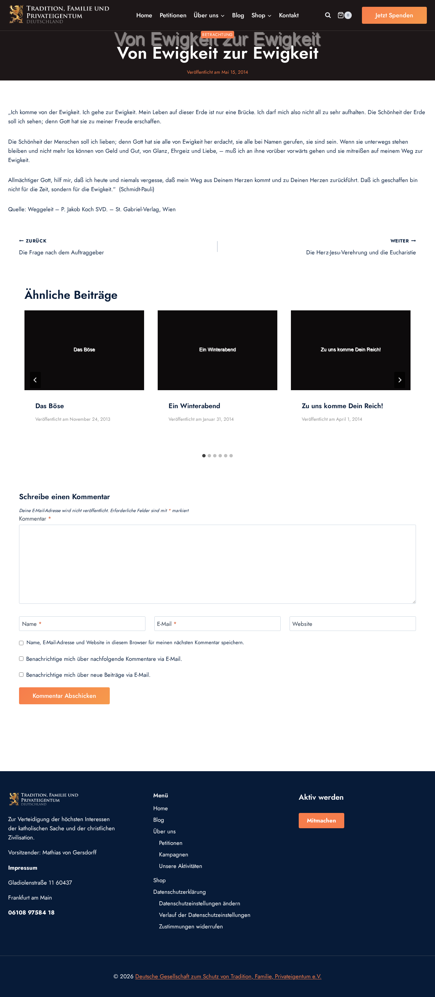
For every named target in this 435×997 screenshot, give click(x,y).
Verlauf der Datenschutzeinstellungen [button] (204, 915)
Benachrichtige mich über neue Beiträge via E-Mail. (88, 674)
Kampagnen (173, 854)
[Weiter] (399, 380)
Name (32, 624)
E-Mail (167, 624)
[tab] (204, 455)
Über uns (164, 831)
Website (302, 624)
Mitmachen (321, 820)
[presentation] (84, 350)
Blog (238, 15)
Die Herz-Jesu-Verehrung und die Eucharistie (361, 247)
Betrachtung (217, 34)
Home (144, 15)
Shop (159, 880)
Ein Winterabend (194, 406)
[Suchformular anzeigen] (328, 15)
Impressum (22, 868)
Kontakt (289, 15)
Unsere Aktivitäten (180, 866)
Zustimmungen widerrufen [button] (191, 926)
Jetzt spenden (394, 15)
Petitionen (173, 15)
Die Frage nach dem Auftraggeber (61, 247)
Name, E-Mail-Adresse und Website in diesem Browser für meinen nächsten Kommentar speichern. (135, 642)
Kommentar (35, 519)
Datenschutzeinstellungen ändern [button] (199, 903)
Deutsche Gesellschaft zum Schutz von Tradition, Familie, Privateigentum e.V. (228, 976)
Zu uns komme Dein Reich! (342, 406)
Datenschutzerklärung (179, 892)
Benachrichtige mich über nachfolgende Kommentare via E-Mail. (104, 659)
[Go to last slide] (35, 380)
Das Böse (49, 406)
